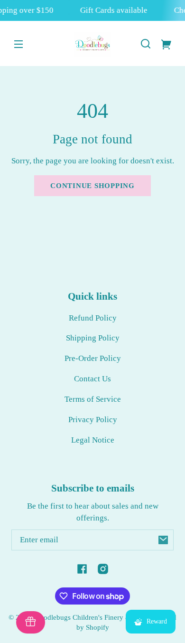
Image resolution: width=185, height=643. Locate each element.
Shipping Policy (93, 337)
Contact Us (92, 378)
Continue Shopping (92, 185)
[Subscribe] (163, 540)
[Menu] (18, 43)
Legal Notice (92, 439)
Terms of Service (93, 399)
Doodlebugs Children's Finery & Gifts (91, 617)
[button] (145, 43)
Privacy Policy (92, 419)
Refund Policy (93, 317)
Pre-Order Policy (93, 358)
